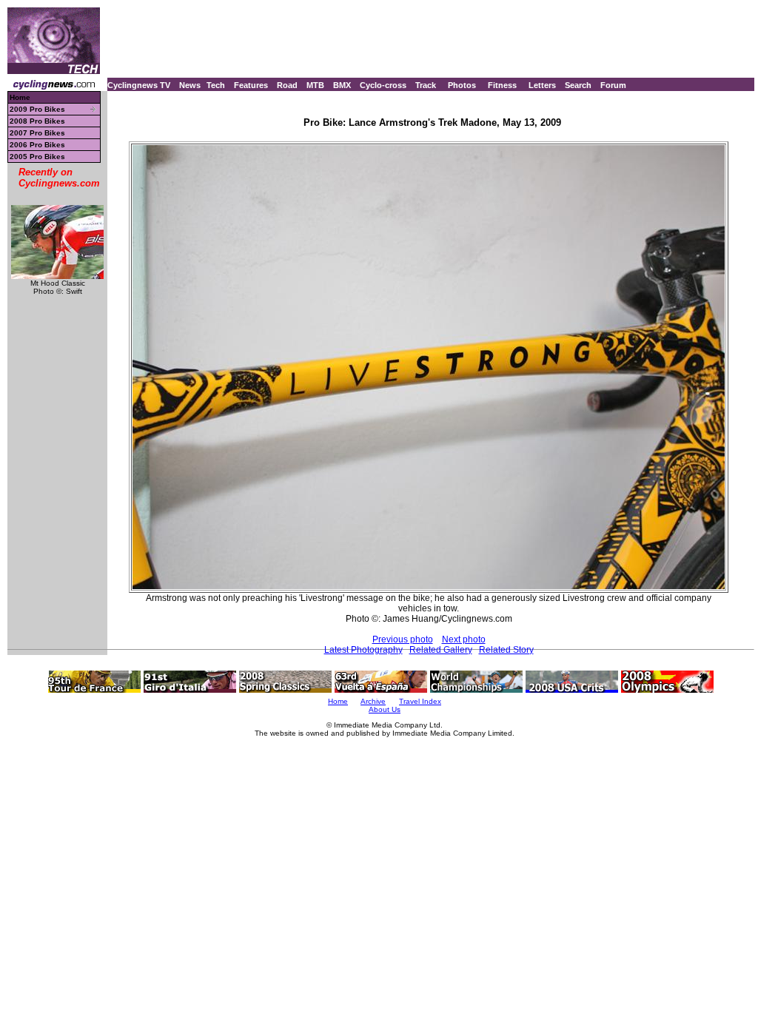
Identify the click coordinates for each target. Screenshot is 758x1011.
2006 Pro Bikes (37, 145)
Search (578, 85)
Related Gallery (440, 650)
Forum (613, 85)
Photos (462, 85)
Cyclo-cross (383, 85)
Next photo (464, 639)
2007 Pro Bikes (37, 133)
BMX (342, 85)
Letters (542, 85)
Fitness (502, 85)
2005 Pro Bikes (37, 156)
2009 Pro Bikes (37, 109)
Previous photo (402, 639)
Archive (373, 701)
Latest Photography (363, 650)
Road (287, 85)
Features (251, 85)
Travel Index (420, 701)
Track (425, 85)
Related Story (506, 650)
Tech (216, 85)
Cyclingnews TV (138, 85)
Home (20, 97)
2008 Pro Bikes (37, 121)
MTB (315, 85)
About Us (384, 709)
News (190, 85)
